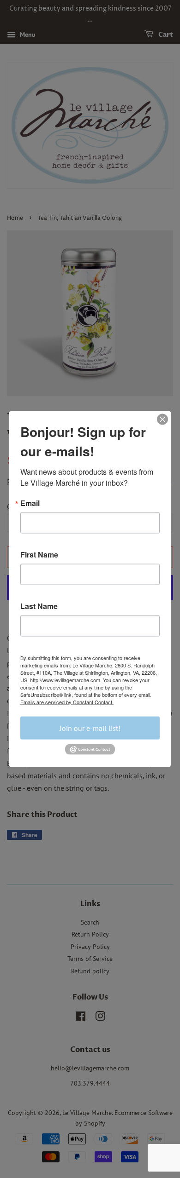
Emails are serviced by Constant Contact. (67, 701)
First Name (39, 554)
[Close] (162, 419)
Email (30, 502)
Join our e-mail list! (90, 727)
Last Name (39, 605)
